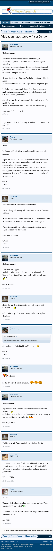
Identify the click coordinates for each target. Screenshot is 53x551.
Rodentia (13, 196)
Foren (5, 23)
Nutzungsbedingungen (45, 544)
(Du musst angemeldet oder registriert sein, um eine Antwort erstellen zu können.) (27, 530)
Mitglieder (26, 22)
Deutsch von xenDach (27, 544)
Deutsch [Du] (14, 541)
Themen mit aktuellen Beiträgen (32, 26)
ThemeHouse (28, 546)
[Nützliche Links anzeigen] (50, 32)
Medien (15, 22)
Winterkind (14, 45)
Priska (12, 137)
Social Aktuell (5, 541)
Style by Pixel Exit (6, 548)
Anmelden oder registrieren (39, 2)
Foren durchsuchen (10, 26)
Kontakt (45, 541)
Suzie (12, 489)
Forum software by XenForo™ (10, 544)
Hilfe (50, 541)
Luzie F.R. (14, 455)
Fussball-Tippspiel (42, 22)
